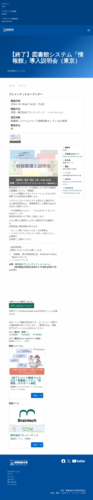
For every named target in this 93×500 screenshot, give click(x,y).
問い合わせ (11, 482)
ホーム (12, 86)
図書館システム (15, 341)
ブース (10, 474)
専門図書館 (37, 334)
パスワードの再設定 (10, 20)
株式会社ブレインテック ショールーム (32, 264)
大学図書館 (13, 334)
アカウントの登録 (9, 12)
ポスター (11, 479)
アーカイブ (11, 484)
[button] (15, 139)
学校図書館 (25, 334)
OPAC (26, 341)
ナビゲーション (13, 471)
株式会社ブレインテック (24, 435)
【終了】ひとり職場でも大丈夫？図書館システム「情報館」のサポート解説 (25, 380)
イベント (22, 86)
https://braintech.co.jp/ (72, 156)
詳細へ (36, 395)
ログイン (5, 5)
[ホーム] (8, 30)
